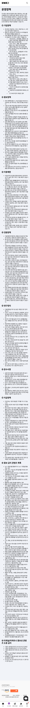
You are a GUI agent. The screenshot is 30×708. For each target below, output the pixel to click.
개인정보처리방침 (5, 695)
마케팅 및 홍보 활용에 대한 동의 (12, 697)
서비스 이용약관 (16, 695)
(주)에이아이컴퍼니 (6, 685)
